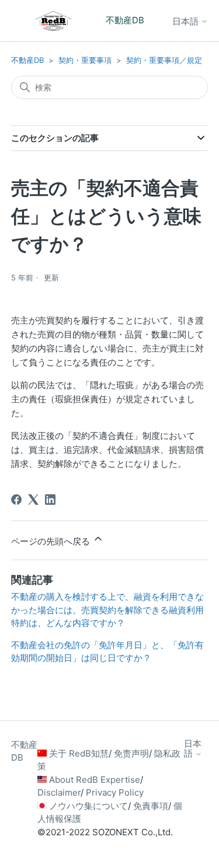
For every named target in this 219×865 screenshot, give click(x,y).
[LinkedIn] (50, 499)
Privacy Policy (115, 792)
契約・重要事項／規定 (164, 60)
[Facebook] (16, 499)
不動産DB (27, 60)
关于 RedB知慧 (79, 753)
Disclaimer (59, 792)
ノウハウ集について (88, 805)
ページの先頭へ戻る (51, 541)
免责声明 (131, 753)
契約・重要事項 (85, 60)
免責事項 (150, 805)
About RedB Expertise (94, 779)
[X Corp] (33, 499)
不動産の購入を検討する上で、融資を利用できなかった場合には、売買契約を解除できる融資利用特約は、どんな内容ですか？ (107, 609)
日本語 (186, 21)
